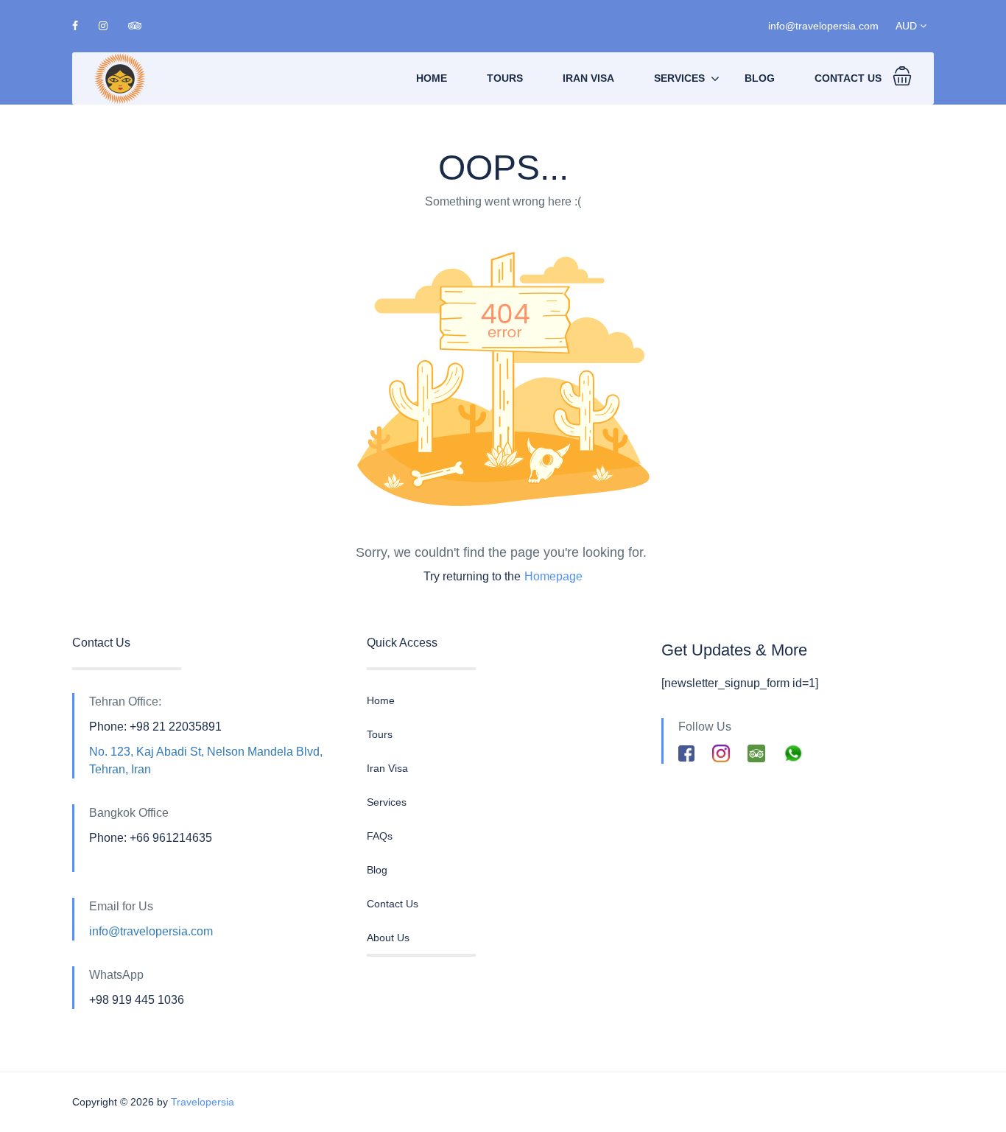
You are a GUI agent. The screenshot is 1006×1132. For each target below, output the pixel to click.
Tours (505, 78)
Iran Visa (588, 78)
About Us (388, 937)
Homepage (553, 576)
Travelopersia (202, 1102)
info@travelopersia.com (823, 26)
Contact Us (848, 78)
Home (431, 78)
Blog (760, 78)
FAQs (380, 836)
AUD (908, 26)
